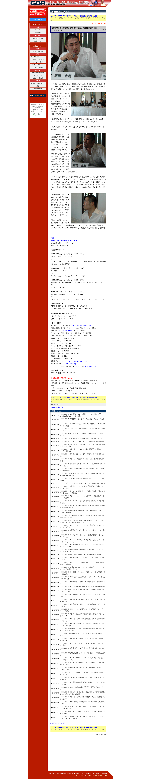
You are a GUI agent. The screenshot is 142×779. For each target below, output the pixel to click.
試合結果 (37, 32)
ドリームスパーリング (37, 59)
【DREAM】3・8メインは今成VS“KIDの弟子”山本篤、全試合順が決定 (83, 586)
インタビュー (38, 75)
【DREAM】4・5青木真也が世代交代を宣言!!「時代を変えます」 (81, 438)
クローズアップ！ (38, 51)
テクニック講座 (37, 62)
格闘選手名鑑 (38, 89)
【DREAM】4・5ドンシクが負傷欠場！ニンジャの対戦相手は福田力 (82, 441)
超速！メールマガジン (37, 83)
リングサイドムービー (37, 57)
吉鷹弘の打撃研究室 (38, 73)
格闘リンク (38, 41)
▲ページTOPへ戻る (100, 734)
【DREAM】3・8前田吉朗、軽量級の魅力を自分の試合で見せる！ (81, 554)
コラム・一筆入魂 (38, 78)
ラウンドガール (37, 67)
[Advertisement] (78, 754)
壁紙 (37, 86)
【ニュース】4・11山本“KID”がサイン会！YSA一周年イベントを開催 (82, 483)
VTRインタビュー (37, 65)
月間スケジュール (38, 38)
